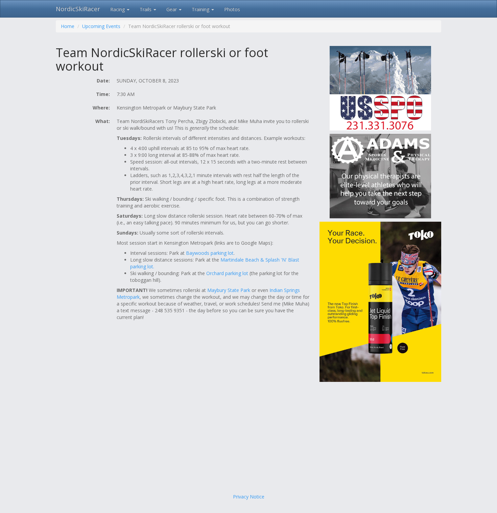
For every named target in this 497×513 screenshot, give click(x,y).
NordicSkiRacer (78, 9)
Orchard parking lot (227, 273)
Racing (118, 9)
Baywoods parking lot (210, 253)
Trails (146, 9)
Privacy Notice (248, 496)
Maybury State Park (228, 290)
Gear (172, 9)
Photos (232, 9)
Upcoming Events (101, 26)
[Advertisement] (248, 439)
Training (201, 9)
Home (67, 26)
